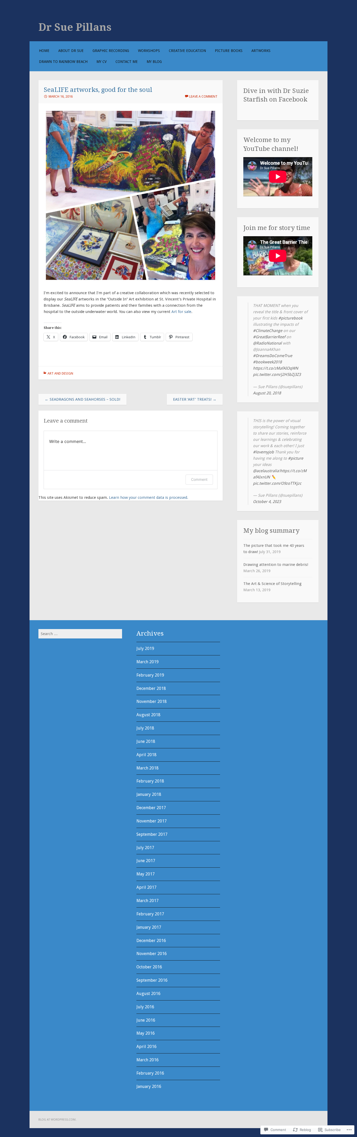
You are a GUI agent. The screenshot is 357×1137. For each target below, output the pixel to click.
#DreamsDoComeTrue (272, 355)
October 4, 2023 (267, 501)
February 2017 (150, 913)
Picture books (229, 51)
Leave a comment (203, 96)
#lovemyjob (263, 452)
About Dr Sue (71, 51)
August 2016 (148, 993)
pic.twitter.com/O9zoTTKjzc (277, 483)
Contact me (127, 62)
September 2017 (152, 834)
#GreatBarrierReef (269, 337)
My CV (101, 62)
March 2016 (147, 1059)
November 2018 (151, 701)
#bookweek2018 (267, 362)
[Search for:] (80, 633)
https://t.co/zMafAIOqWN (275, 368)
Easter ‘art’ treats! (194, 399)
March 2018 (147, 768)
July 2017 (145, 847)
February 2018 (150, 781)
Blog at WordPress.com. (57, 1119)
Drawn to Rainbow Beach (63, 62)
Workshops (149, 51)
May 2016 (145, 1033)
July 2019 (145, 648)
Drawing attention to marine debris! (275, 564)
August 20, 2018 (267, 393)
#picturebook (290, 318)
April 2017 (146, 887)
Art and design (60, 373)
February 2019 (150, 675)
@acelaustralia (266, 471)
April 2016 (146, 1046)
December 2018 (151, 688)
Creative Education (187, 51)
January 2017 (148, 927)
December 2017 (151, 807)
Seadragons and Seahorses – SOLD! (82, 399)
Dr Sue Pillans (75, 27)
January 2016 (148, 1086)
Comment (199, 479)
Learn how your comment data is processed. (148, 497)
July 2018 (145, 728)
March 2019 (147, 661)
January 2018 (148, 794)
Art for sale (181, 311)
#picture (295, 458)
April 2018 (146, 754)
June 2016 (145, 1020)
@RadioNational (267, 343)
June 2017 (145, 860)
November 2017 (151, 821)
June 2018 (145, 741)
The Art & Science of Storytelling (272, 583)
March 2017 (147, 900)
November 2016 (151, 953)
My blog (154, 62)
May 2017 (145, 874)
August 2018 (148, 714)
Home (44, 51)
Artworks (260, 51)
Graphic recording (111, 51)
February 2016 (150, 1073)
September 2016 (152, 980)
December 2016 (151, 940)
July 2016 (145, 1006)
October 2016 (149, 966)
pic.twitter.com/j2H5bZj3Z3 (277, 374)
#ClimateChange (267, 330)
